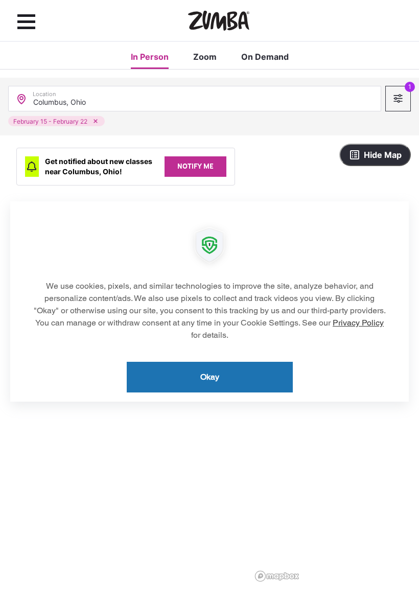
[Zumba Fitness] (218, 21)
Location (44, 91)
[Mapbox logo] (276, 576)
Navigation (26, 21)
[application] (209, 301)
